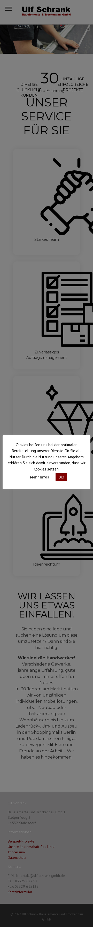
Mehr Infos (39, 477)
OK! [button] (61, 477)
